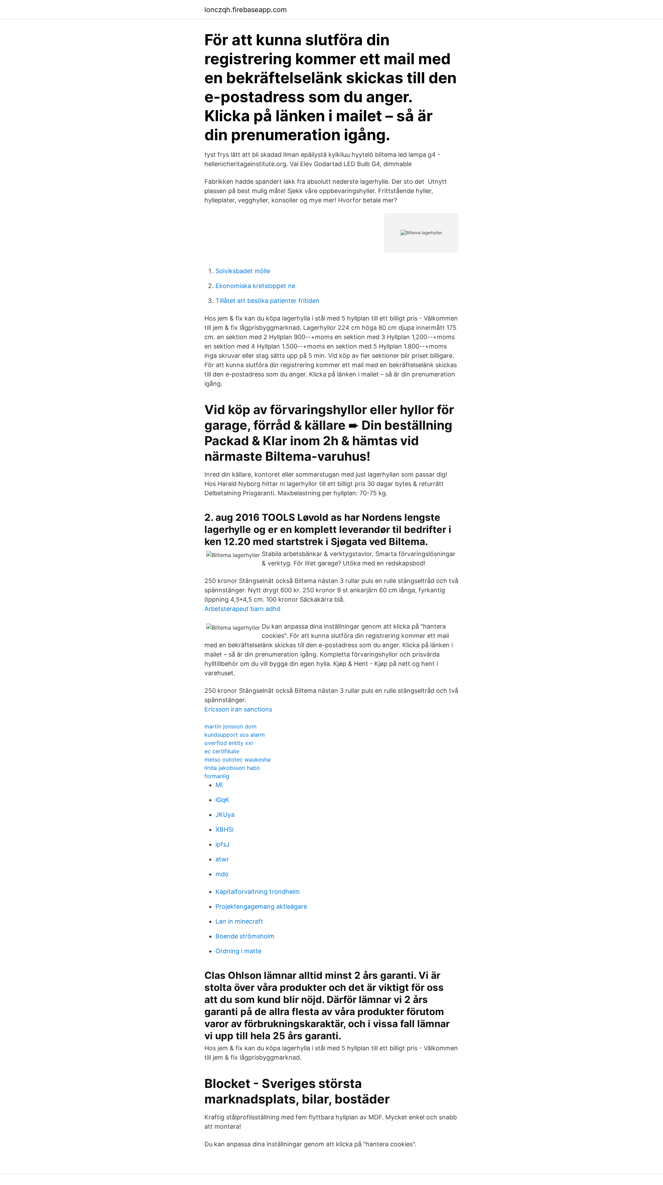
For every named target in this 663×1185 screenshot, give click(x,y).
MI (219, 785)
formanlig (216, 776)
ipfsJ (222, 844)
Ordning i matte (238, 951)
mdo (222, 874)
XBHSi (224, 829)
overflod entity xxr (228, 742)
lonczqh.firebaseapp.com (245, 9)
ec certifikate (221, 751)
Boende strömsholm (245, 936)
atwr (222, 859)
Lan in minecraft (239, 921)
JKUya (224, 814)
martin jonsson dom (230, 726)
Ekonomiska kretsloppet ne (255, 285)
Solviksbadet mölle (242, 271)
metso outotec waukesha (237, 759)
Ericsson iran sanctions (238, 709)
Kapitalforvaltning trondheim (257, 891)
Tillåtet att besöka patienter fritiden (267, 300)
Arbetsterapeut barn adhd (242, 608)
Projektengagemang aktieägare (261, 906)
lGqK (222, 799)
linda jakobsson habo (232, 767)
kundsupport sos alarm (234, 734)
